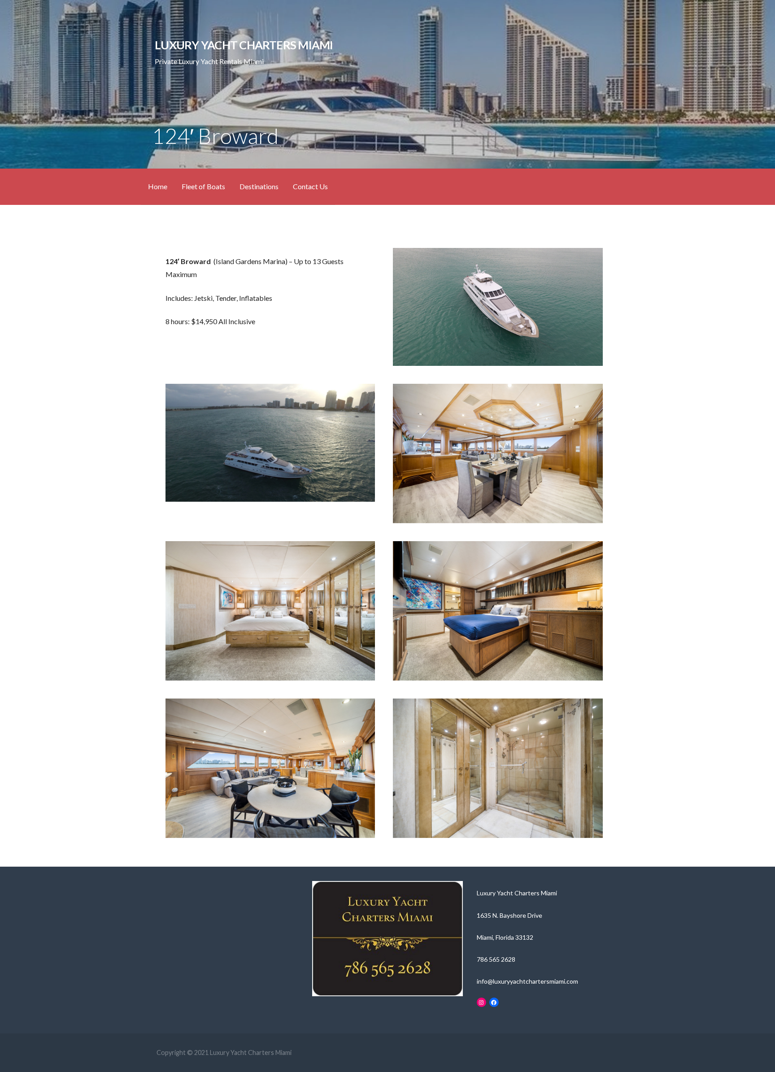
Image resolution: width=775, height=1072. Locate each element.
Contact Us (310, 186)
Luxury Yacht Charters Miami (244, 45)
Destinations (259, 186)
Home (157, 186)
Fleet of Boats (203, 186)
